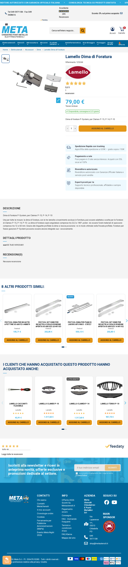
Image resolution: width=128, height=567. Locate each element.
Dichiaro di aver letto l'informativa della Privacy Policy (66, 305)
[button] (86, 251)
